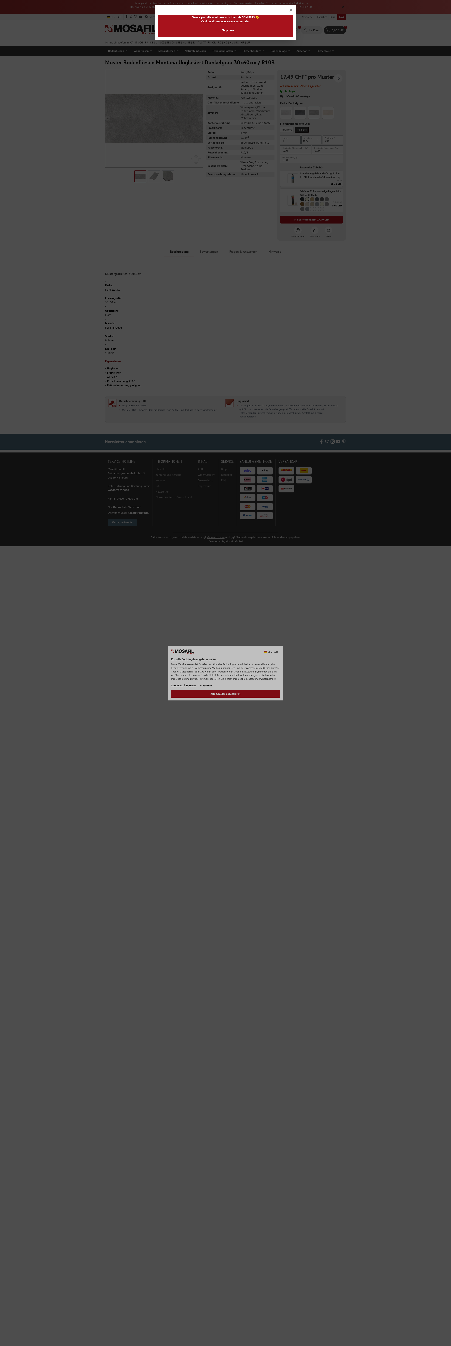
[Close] (291, 10)
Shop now (228, 30)
